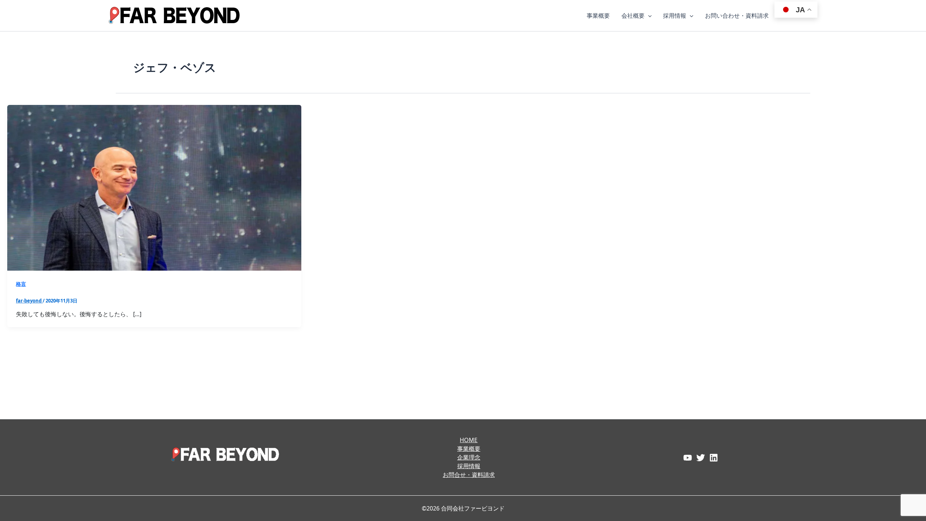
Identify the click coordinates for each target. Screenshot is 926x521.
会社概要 (633, 16)
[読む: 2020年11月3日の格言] (154, 187)
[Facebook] (687, 457)
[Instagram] (713, 457)
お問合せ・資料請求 (469, 475)
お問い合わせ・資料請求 (737, 16)
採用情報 (674, 16)
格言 (21, 283)
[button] (648, 15)
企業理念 (468, 457)
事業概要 (598, 16)
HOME (468, 440)
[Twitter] (700, 457)
